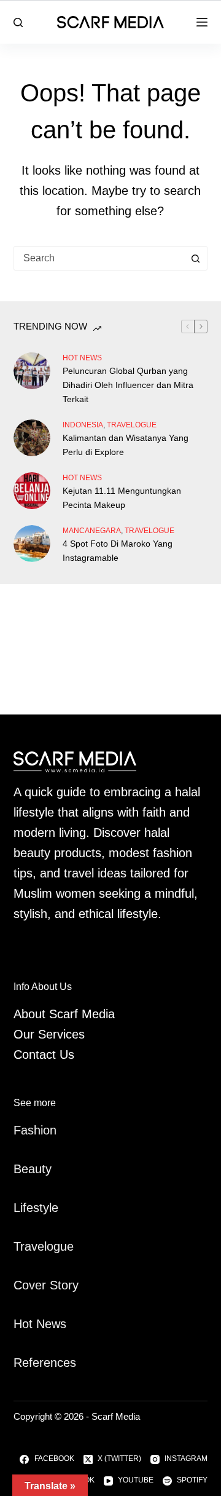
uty (43, 1169)
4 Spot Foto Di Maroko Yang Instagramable (118, 551)
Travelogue (44, 1246)
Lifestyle (36, 1207)
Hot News (82, 358)
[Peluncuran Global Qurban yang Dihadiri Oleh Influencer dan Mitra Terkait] (32, 370)
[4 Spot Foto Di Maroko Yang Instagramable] (32, 543)
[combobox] (99, 258)
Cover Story (46, 1285)
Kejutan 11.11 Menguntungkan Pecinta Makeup (122, 498)
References (45, 1362)
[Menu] (201, 22)
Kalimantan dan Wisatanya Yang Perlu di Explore (125, 445)
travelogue (132, 425)
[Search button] (195, 258)
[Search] (18, 22)
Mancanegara (92, 530)
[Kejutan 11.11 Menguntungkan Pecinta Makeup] (32, 490)
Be (21, 1169)
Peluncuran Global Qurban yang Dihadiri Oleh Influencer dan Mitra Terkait (128, 385)
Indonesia (83, 425)
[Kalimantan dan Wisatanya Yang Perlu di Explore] (32, 437)
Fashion (35, 1130)
